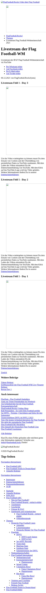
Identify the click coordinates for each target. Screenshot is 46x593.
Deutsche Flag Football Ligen (23, 523)
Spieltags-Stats (22, 548)
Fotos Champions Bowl (31, 569)
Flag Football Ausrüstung (11, 429)
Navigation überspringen (11, 462)
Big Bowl (20, 574)
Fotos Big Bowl (27, 576)
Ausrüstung (16, 505)
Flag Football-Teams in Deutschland (20, 469)
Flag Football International (22, 555)
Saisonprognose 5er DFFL (27, 551)
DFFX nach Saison (29, 537)
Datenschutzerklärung (10, 175)
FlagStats (15, 532)
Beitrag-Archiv (17, 585)
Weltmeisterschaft (23, 557)
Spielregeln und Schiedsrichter (23, 511)
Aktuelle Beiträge (13, 471)
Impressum (10, 480)
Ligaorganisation (23, 528)
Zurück (4, 372)
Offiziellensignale (23, 518)
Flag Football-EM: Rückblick (13, 424)
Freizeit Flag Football (19, 583)
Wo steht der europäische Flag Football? (17, 422)
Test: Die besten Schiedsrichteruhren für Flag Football (22, 420)
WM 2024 (10, 495)
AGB (8, 486)
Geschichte (15, 507)
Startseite (9, 491)
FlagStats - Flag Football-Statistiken (15, 399)
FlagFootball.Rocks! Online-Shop (14, 408)
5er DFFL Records (24, 541)
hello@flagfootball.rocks (11, 442)
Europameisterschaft (24, 560)
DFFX (19, 534)
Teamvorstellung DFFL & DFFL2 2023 (17, 418)
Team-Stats (20, 544)
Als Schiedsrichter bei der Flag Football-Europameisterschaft (17, 405)
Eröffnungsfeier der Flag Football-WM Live (19, 383)
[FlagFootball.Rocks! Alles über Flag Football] (20, 2)
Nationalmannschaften (20, 553)
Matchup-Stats (22, 546)
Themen (9, 521)
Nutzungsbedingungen (15, 484)
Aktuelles (20, 525)
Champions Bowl (23, 567)
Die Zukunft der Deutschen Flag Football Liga (20, 427)
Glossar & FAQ (17, 509)
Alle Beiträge (6, 433)
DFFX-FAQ (26, 539)
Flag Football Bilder (14, 590)
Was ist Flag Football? (20, 500)
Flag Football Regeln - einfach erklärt (26, 502)
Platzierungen (26, 562)
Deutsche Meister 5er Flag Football (30, 530)
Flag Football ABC (14, 466)
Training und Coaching (20, 580)
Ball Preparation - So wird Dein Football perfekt (20, 411)
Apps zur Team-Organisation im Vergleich (18, 401)
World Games (21, 564)
